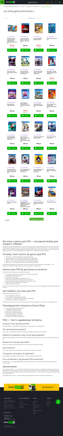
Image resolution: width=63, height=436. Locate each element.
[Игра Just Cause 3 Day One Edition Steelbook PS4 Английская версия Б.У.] (12, 29)
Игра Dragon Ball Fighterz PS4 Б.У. (38, 39)
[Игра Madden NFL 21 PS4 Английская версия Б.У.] (25, 160)
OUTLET (34, 413)
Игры (34, 409)
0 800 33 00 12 (33, 2)
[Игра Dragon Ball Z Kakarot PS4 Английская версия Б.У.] (52, 95)
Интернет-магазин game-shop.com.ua (11, 6)
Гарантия (21, 405)
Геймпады (35, 407)
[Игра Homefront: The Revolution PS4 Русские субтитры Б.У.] (12, 160)
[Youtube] (6, 416)
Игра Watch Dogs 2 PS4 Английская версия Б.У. (38, 72)
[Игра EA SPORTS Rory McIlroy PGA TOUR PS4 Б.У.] (25, 62)
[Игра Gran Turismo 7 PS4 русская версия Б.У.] (39, 193)
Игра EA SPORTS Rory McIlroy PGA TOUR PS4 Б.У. (24, 72)
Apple (34, 412)
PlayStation (29, 6)
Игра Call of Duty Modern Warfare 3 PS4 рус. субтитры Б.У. (24, 40)
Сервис (48, 401)
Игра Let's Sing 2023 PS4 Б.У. (12, 202)
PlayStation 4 (36, 6)
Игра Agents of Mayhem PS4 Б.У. (11, 105)
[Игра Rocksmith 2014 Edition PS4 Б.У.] (39, 128)
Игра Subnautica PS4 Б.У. (52, 39)
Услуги (48, 405)
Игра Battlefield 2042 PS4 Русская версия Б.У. (11, 138)
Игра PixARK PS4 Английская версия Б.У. (38, 105)
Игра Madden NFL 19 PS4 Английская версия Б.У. (39, 170)
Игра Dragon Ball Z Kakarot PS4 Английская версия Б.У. (51, 106)
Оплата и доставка (23, 404)
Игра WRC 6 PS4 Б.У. (51, 202)
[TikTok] (11, 416)
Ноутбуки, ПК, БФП (37, 410)
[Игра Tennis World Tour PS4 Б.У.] (52, 128)
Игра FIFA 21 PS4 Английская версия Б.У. (12, 72)
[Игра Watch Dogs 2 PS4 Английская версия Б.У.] (39, 62)
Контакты (21, 402)
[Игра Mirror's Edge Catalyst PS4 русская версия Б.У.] (52, 62)
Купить (14, 50)
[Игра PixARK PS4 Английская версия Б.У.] (39, 95)
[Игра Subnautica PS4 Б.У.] (52, 29)
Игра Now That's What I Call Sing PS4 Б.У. (51, 170)
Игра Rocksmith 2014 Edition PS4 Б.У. (39, 137)
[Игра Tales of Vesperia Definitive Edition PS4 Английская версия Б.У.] (25, 128)
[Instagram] (8, 416)
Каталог (23, 6)
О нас (20, 401)
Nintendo (35, 404)
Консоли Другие (36, 405)
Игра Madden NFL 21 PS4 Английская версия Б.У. (25, 170)
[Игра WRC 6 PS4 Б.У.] (52, 193)
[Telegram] (4, 416)
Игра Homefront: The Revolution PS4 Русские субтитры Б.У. (11, 171)
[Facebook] (10, 416)
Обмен (48, 404)
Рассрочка (21, 407)
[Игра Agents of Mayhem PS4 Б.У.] (12, 95)
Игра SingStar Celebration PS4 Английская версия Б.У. (25, 104)
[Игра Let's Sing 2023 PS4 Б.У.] (12, 193)
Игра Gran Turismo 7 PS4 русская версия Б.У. (39, 203)
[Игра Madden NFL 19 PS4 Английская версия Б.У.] (39, 160)
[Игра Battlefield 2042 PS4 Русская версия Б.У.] (12, 128)
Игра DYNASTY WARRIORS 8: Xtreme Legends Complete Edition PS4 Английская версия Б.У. (25, 204)
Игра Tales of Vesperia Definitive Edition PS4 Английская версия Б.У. (25, 139)
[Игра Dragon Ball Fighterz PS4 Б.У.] (39, 29)
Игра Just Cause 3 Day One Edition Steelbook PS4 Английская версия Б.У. (12, 41)
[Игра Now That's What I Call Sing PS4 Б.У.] (52, 160)
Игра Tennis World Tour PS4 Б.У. (51, 137)
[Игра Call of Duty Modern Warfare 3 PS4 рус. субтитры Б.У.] (25, 29)
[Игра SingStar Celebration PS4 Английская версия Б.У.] (25, 95)
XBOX (34, 402)
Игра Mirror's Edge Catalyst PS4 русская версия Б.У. (52, 72)
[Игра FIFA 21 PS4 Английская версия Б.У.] (12, 62)
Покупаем (49, 402)
